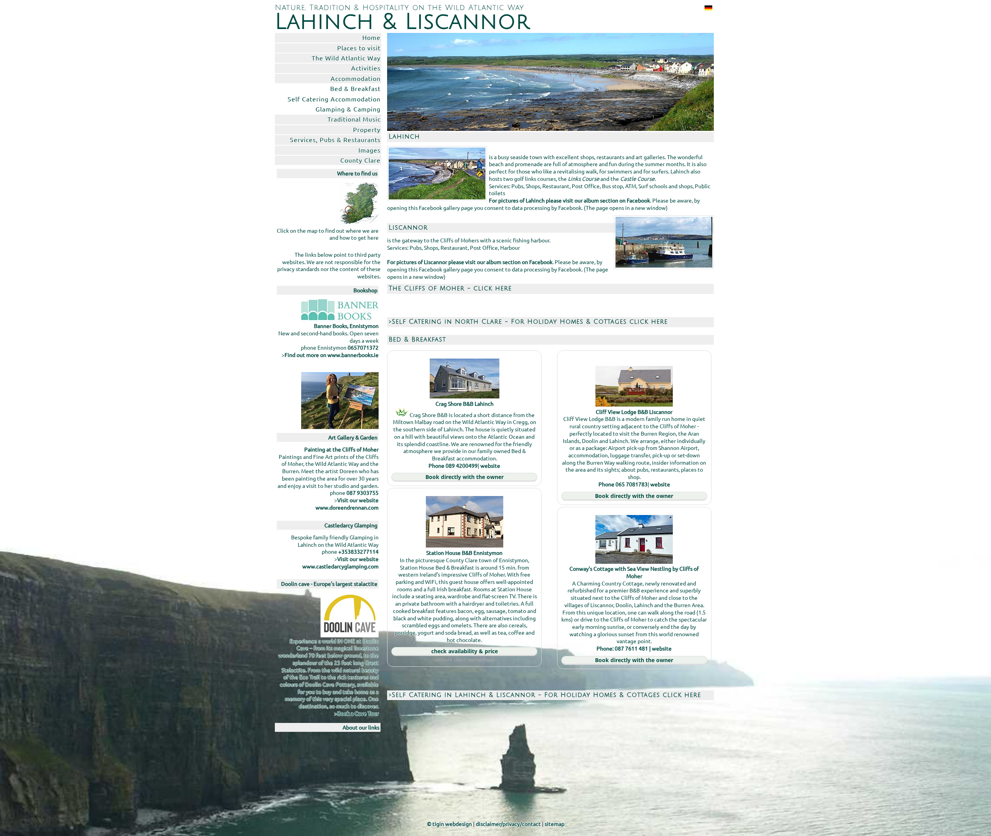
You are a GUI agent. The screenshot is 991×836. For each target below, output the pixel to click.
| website (660, 648)
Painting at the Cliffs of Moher (341, 449)
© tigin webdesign (449, 823)
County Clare (360, 160)
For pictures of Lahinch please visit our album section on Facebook (569, 200)
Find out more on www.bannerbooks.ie (332, 354)
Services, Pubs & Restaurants (335, 139)
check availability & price (464, 651)
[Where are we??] (359, 203)
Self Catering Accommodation (334, 99)
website (490, 465)
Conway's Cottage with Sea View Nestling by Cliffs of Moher (634, 572)
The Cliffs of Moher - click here (450, 288)
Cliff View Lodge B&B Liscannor (634, 411)
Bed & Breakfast (355, 88)
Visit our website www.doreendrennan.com (347, 503)
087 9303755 (362, 492)
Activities (366, 68)
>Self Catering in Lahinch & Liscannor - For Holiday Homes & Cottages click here (545, 695)
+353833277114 (358, 551)
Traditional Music (354, 119)
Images (369, 150)
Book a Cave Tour (358, 713)
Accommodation (356, 78)
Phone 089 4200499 (453, 465)
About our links (361, 727)
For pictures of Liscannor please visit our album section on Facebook (469, 261)
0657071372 (363, 347)
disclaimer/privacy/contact (508, 823)
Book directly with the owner (464, 477)
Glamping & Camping (348, 109)
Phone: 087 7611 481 (622, 648)
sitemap (554, 823)
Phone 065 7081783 (623, 484)
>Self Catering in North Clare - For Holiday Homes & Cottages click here (528, 321)
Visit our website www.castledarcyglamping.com (340, 562)
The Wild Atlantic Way (346, 58)
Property (367, 129)
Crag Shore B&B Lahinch (464, 403)
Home (371, 37)
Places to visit (359, 47)
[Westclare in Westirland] (706, 8)
